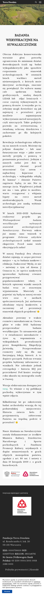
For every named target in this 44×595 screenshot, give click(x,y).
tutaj (5, 389)
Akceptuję (7, 591)
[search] (36, 2)
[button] (40, 2)
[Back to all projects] (22, 16)
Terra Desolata (9, 2)
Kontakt (34, 569)
